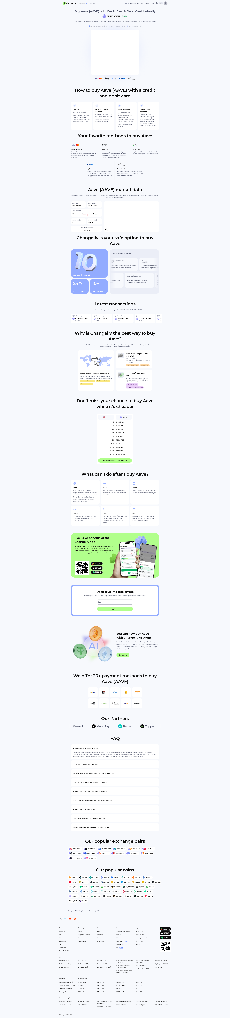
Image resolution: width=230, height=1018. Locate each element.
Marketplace (62, 941)
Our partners (82, 941)
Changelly (71, 911)
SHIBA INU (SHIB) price (161, 1005)
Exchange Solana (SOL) (66, 988)
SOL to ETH (139, 988)
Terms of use (139, 931)
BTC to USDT (82, 982)
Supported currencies (84, 935)
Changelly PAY (122, 941)
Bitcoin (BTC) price (83, 1001)
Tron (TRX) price (140, 1005)
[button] (132, 3)
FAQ (98, 931)
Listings (118, 935)
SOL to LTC (139, 992)
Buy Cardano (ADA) (141, 965)
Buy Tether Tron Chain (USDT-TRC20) (123, 966)
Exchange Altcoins (64, 992)
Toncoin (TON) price (161, 1001)
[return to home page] (70, 3)
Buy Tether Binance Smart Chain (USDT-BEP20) (124, 971)
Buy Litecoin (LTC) (64, 967)
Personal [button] (82, 3)
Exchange (62, 931)
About (80, 931)
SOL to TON (139, 982)
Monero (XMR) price (65, 1005)
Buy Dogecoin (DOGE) (161, 964)
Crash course (101, 941)
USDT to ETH (120, 992)
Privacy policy (139, 935)
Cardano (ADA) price (142, 1001)
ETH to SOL (100, 992)
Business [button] (92, 3)
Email (99, 602)
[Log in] (165, 3)
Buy (60, 935)
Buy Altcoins (158, 967)
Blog (98, 938)
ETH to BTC (100, 982)
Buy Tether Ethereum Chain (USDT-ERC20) (124, 961)
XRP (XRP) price (82, 1005)
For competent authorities (143, 938)
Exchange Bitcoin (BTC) (66, 982)
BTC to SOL (81, 992)
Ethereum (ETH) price (65, 1001)
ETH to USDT (101, 985)
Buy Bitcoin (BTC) (64, 960)
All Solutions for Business (123, 931)
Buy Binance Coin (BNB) (104, 967)
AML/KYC (138, 944)
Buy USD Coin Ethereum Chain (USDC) (143, 961)
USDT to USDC (120, 985)
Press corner (82, 938)
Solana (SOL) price (121, 1005)
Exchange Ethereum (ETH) (67, 985)
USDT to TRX (120, 988)
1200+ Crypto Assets (81, 911)
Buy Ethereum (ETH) (65, 964)
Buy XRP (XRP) (82, 960)
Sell (60, 938)
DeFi (60, 944)
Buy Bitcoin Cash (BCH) (142, 969)
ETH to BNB (100, 988)
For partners (139, 941)
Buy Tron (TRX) (101, 960)
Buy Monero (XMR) (83, 964)
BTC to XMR (81, 988)
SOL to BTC (139, 985)
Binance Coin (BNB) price (123, 1001)
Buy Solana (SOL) (83, 967)
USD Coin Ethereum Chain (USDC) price (104, 1002)
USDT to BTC (120, 982)
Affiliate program (121, 944)
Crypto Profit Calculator (66, 951)
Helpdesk (100, 935)
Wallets (118, 938)
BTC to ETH (81, 985)
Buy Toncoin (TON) (103, 964)
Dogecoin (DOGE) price (104, 1006)
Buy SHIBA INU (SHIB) (161, 960)
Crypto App (62, 947)
